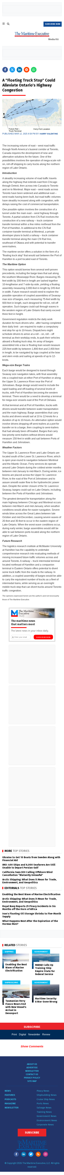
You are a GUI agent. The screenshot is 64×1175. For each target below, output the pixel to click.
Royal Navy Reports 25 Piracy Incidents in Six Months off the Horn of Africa (29, 908)
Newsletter (34, 1034)
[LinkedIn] (23, 1154)
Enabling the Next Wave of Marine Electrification (31, 894)
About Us (32, 1064)
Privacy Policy (32, 1077)
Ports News (43, 1103)
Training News (44, 1112)
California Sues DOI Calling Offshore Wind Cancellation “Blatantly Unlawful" (27, 874)
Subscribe (32, 1132)
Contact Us (32, 1074)
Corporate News (45, 1124)
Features (10, 1095)
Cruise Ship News (46, 1099)
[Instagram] (45, 1154)
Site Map (32, 1081)
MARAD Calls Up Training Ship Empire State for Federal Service (45, 969)
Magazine (10, 1103)
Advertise (32, 1067)
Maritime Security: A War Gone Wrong (46, 1000)
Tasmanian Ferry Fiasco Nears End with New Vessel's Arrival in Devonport (15, 1007)
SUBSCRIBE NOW (52, 24)
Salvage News (44, 1107)
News (8, 1090)
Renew (46, 1034)
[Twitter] (30, 1154)
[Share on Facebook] (5, 69)
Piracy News (43, 1090)
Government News (46, 1116)
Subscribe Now (43, 637)
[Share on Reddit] (26, 69)
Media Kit (53, 39)
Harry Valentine (49, 134)
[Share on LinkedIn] (19, 69)
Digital (22, 1034)
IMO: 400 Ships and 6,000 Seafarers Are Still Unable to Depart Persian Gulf (28, 866)
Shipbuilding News (47, 1095)
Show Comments (32, 1046)
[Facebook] (16, 1154)
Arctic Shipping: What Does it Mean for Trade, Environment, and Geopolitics (29, 881)
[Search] (8, 24)
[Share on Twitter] (12, 69)
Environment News (47, 1120)
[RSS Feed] (38, 1154)
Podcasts (10, 1099)
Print (14, 1034)
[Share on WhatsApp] (34, 69)
